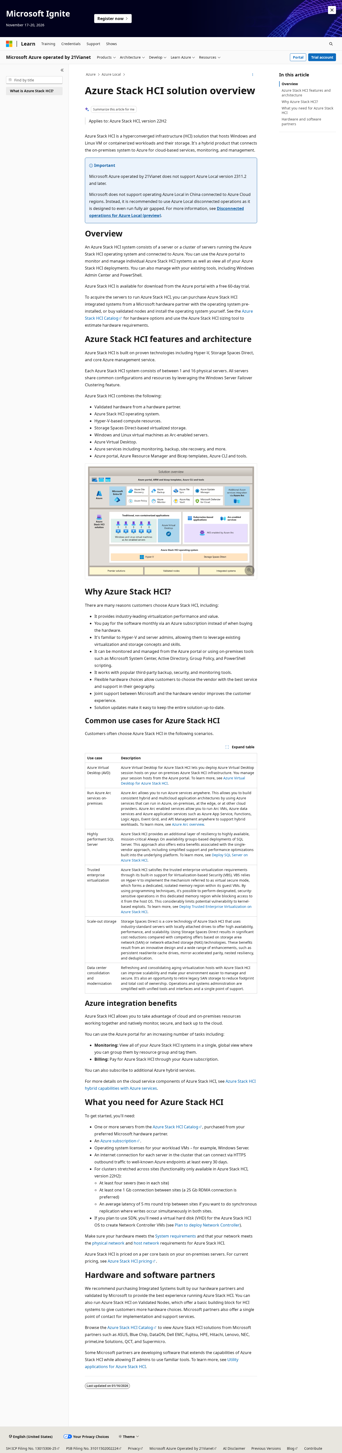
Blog (290, 1448)
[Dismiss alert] (332, 10)
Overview (290, 83)
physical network (108, 1243)
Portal (298, 57)
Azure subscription (118, 1141)
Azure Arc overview (188, 824)
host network (146, 1243)
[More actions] (252, 75)
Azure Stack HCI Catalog (175, 1127)
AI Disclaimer (234, 1448)
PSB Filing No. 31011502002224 (92, 1448)
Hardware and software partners (301, 121)
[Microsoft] (9, 44)
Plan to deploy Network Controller (207, 1225)
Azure (91, 74)
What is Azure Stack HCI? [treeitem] (32, 90)
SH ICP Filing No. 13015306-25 (31, 1448)
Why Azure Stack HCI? (300, 101)
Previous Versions (266, 1448)
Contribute (313, 1448)
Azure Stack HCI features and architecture (306, 92)
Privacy (134, 1448)
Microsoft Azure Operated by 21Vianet (181, 1448)
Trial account (322, 57)
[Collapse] (62, 70)
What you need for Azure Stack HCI (307, 110)
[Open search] (331, 43)
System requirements (175, 1236)
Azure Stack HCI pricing (130, 1261)
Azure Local (111, 74)
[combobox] (34, 80)
